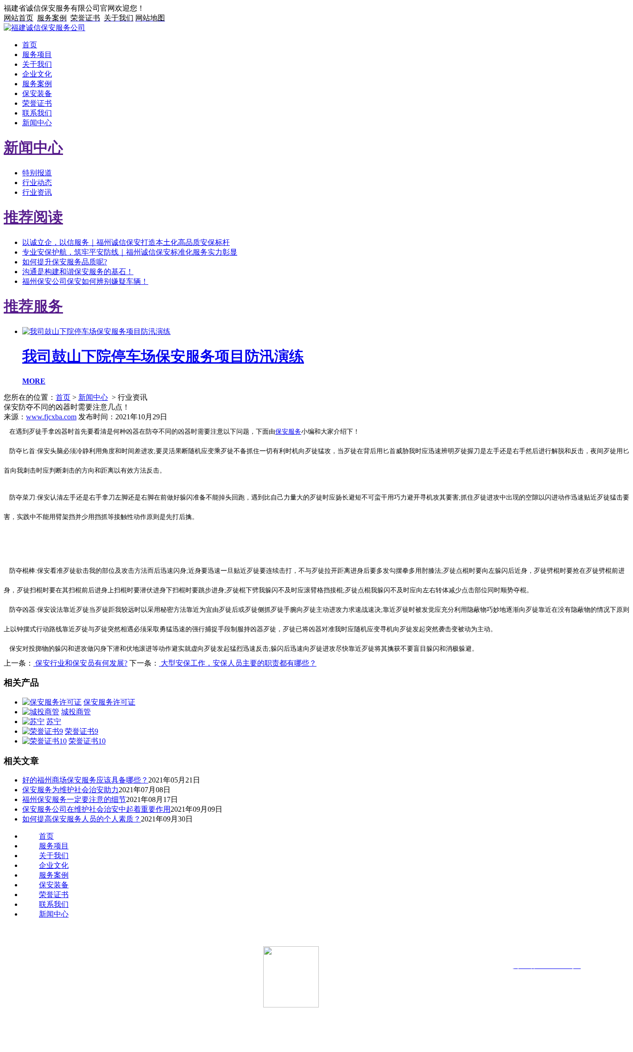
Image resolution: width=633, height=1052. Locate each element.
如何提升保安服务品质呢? (64, 262)
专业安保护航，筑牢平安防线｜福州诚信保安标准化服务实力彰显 (129, 252)
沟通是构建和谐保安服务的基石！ (77, 272)
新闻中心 (37, 123)
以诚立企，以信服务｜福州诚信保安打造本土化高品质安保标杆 (126, 242)
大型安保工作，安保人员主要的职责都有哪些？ (237, 663)
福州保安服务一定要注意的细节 (74, 799)
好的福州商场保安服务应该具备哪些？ (85, 780)
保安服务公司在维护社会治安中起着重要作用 (96, 809)
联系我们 (37, 113)
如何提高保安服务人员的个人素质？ (81, 819)
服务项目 (37, 54)
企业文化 (37, 74)
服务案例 (37, 84)
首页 (29, 45)
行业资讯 (37, 192)
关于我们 (37, 64)
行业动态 (37, 182)
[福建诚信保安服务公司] (44, 28)
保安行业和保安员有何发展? (80, 663)
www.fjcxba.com (51, 417)
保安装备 (37, 93)
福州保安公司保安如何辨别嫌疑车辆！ (85, 281)
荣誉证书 (37, 103)
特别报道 (37, 173)
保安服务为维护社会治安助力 (70, 790)
